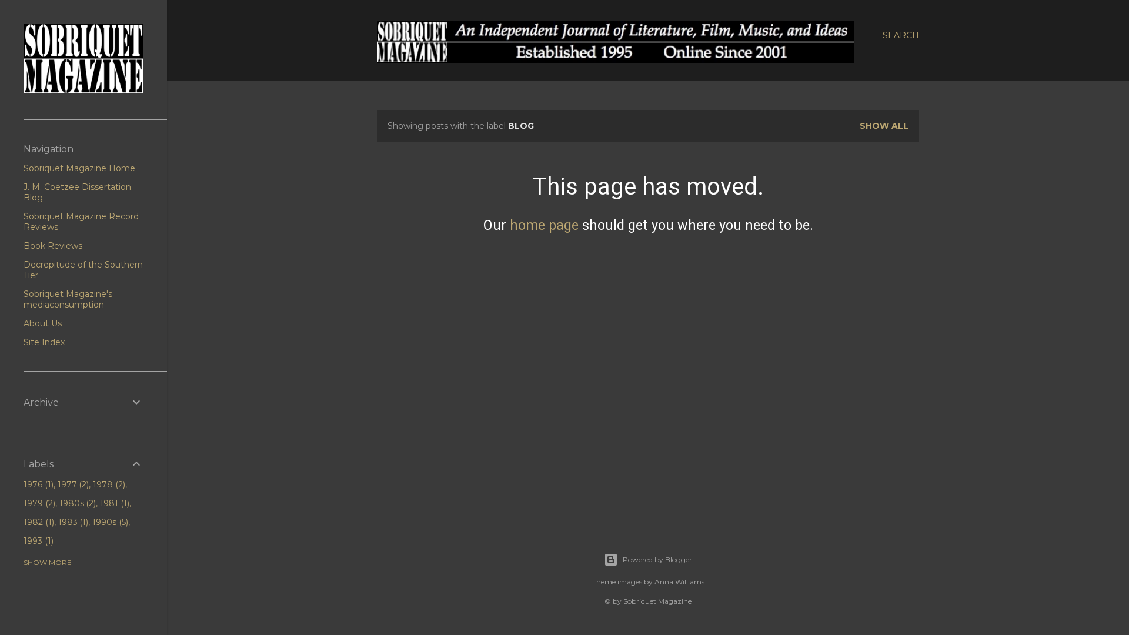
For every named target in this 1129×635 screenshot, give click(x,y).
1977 (72, 484)
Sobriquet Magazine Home (79, 168)
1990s (109, 522)
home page (544, 225)
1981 (113, 503)
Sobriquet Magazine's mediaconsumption (68, 299)
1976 (37, 484)
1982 (38, 522)
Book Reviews (53, 245)
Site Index (44, 342)
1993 (37, 541)
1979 (38, 503)
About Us (43, 323)
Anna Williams (679, 581)
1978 (108, 484)
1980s (76, 503)
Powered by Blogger (657, 559)
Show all (884, 126)
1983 (72, 522)
